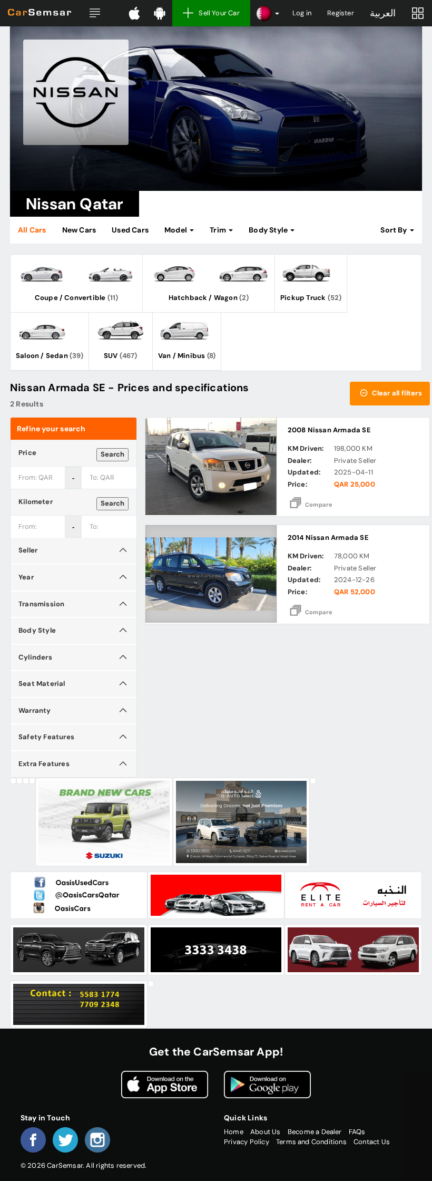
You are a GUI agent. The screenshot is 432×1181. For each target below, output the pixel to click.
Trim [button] (219, 230)
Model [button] (176, 230)
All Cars (32, 230)
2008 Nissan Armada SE (329, 429)
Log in (301, 12)
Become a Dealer (315, 1131)
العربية (383, 13)
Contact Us (372, 1141)
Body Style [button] (269, 230)
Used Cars (130, 230)
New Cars (79, 230)
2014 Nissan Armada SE (328, 537)
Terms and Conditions (311, 1141)
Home (233, 1131)
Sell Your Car (219, 12)
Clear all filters (396, 393)
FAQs (357, 1131)
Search (112, 454)
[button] (95, 13)
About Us (265, 1131)
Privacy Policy (246, 1141)
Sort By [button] (394, 230)
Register (340, 12)
